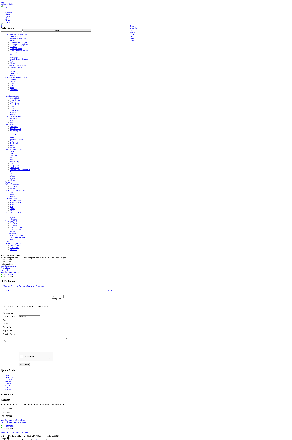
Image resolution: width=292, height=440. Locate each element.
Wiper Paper (14, 174)
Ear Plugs (13, 69)
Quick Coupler (15, 229)
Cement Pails (15, 98)
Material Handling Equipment (16, 190)
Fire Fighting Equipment (19, 45)
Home (7, 375)
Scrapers (13, 106)
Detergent (13, 155)
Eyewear (13, 40)
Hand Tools (9, 125)
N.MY (13, 438)
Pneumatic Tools (11, 221)
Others (12, 61)
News (7, 387)
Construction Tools (12, 96)
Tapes (12, 205)
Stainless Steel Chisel (17, 110)
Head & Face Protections (19, 51)
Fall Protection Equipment (19, 43)
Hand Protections (16, 49)
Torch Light (14, 143)
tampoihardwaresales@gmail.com (13, 420)
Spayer (12, 141)
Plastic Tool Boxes (16, 235)
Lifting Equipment (12, 184)
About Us (9, 377)
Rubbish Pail (14, 168)
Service (8, 383)
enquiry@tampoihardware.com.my (13, 422)
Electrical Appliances (13, 116)
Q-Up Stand (14, 166)
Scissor (12, 137)
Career (7, 385)
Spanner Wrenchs (16, 139)
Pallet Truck (14, 194)
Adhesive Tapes (16, 67)
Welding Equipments (13, 244)
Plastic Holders (15, 104)
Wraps (12, 209)
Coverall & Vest (16, 36)
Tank (12, 88)
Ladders (8, 182)
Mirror (12, 55)
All (3, 286)
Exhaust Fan (14, 118)
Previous (5, 290)
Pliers (12, 133)
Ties (11, 207)
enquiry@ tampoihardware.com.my (10, 271)
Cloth (12, 153)
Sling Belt (13, 186)
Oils (11, 86)
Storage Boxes (10, 233)
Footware (13, 47)
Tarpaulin (8, 242)
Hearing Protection (17, 53)
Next (110, 290)
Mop (11, 159)
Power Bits (14, 135)
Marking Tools (15, 129)
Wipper (12, 176)
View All (13, 63)
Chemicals (14, 82)
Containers (14, 127)
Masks (12, 71)
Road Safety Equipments (19, 59)
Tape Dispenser (15, 203)
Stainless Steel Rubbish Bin (20, 170)
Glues (12, 84)
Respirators (14, 57)
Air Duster (14, 223)
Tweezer (13, 145)
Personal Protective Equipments (16, 34)
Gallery (8, 381)
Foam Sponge (15, 100)
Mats (12, 157)
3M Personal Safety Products (15, 65)
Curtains (13, 215)
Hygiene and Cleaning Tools (15, 149)
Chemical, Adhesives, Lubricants (17, 77)
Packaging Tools (11, 198)
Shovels (13, 108)
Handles (13, 102)
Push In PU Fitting (16, 227)
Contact (8, 390)
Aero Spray (14, 79)
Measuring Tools (16, 131)
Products (8, 379)
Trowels (13, 112)
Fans (11, 120)
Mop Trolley (14, 162)
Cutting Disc (14, 246)
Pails (11, 164)
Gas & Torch (14, 248)
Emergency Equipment (18, 38)
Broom (12, 151)
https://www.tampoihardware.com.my (14, 432)
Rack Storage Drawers (18, 237)
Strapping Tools (15, 200)
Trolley (12, 172)
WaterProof (14, 90)
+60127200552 (8, 274)
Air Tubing (14, 225)
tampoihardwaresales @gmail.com (8, 267)
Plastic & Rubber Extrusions (15, 213)
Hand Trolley (15, 192)
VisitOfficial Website (7, 3)
